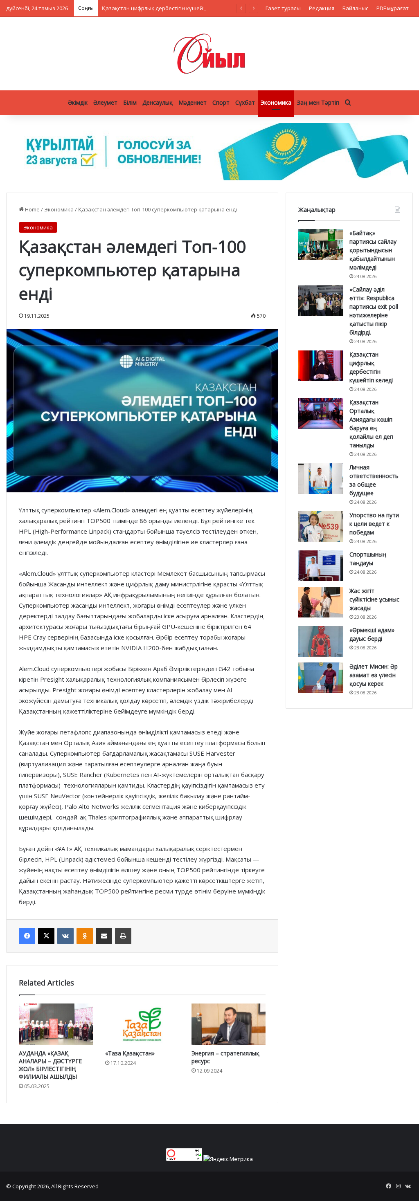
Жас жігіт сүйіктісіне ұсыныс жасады (374, 599)
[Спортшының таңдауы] (320, 565)
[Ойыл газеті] (209, 53)
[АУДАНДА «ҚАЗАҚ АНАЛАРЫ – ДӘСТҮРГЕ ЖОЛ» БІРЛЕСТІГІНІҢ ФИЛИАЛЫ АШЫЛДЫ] (56, 1024)
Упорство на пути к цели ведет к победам (374, 523)
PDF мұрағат (392, 8)
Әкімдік (78, 102)
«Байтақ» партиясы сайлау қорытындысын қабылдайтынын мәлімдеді (372, 250)
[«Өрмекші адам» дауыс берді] (320, 641)
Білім (130, 102)
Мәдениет (192, 102)
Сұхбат (245, 102)
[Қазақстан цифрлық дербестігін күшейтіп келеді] (320, 365)
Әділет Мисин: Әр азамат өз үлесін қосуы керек (373, 674)
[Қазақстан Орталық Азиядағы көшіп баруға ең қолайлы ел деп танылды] (320, 413)
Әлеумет (105, 102)
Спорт (221, 102)
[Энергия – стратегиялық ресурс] (228, 1024)
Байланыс (355, 8)
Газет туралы (283, 8)
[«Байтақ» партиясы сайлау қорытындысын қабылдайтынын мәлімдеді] (320, 244)
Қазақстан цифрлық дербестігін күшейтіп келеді (165, 8)
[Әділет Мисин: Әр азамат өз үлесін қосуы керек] (320, 677)
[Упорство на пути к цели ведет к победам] (320, 526)
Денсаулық (157, 102)
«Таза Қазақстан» (130, 1053)
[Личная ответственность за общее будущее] (320, 478)
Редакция (321, 8)
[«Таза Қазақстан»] (142, 1024)
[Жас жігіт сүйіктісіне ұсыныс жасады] (320, 602)
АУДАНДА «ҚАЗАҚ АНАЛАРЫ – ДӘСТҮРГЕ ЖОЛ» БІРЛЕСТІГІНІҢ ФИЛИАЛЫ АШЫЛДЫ (50, 1064)
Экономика (276, 102)
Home (32, 209)
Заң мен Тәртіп (318, 102)
